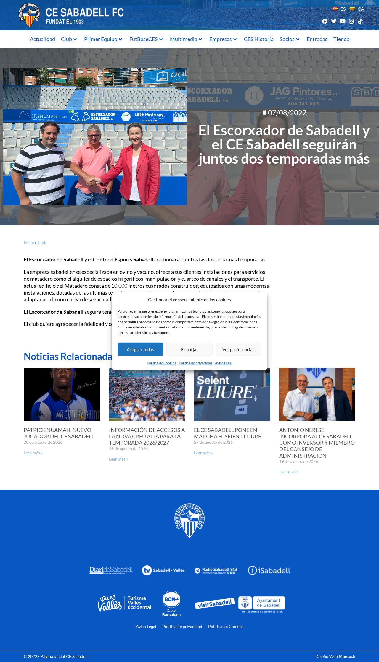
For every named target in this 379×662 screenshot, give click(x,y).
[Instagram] (351, 21)
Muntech (347, 656)
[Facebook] (324, 21)
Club (66, 39)
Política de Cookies (161, 363)
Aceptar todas (140, 349)
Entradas (317, 39)
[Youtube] (342, 21)
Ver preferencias (238, 349)
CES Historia (259, 39)
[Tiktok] (360, 21)
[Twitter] (333, 21)
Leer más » (33, 452)
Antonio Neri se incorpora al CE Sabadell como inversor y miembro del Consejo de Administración (317, 442)
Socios (287, 39)
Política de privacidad (195, 363)
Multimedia (183, 39)
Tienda (341, 39)
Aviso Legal (223, 363)
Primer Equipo (100, 39)
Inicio (29, 242)
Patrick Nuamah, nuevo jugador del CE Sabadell (59, 433)
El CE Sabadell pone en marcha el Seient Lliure (227, 433)
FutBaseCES (143, 39)
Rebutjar (189, 349)
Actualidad (42, 39)
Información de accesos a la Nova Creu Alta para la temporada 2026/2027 (147, 436)
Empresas (220, 39)
